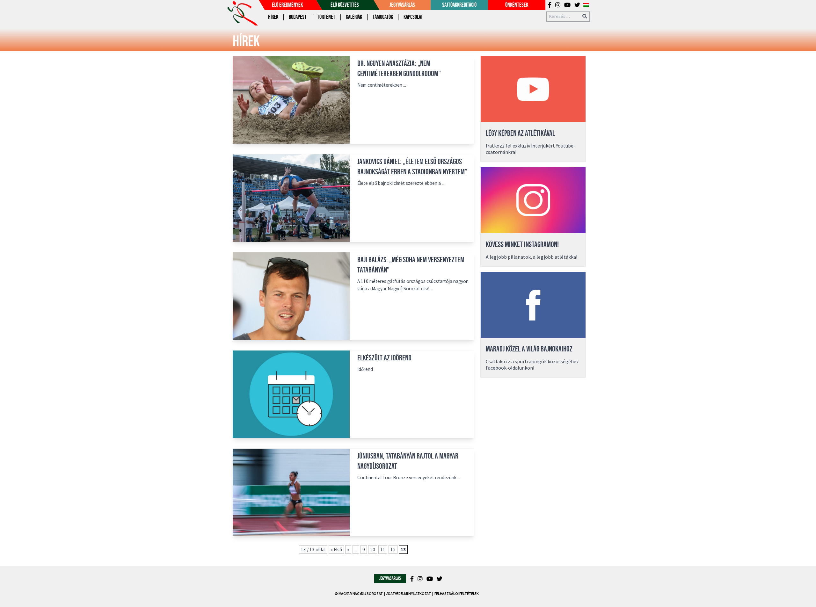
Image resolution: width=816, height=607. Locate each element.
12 (393, 549)
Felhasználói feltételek (456, 593)
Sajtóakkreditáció (459, 5)
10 (372, 549)
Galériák (354, 17)
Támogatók (383, 17)
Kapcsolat (413, 17)
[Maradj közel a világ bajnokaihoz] (533, 305)
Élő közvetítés (345, 5)
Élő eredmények (287, 5)
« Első (336, 549)
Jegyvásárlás (402, 5)
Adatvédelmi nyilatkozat (408, 593)
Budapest (298, 17)
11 (382, 549)
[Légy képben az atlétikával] (533, 89)
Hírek (273, 17)
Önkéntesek (516, 5)
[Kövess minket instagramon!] (533, 200)
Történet (326, 17)
